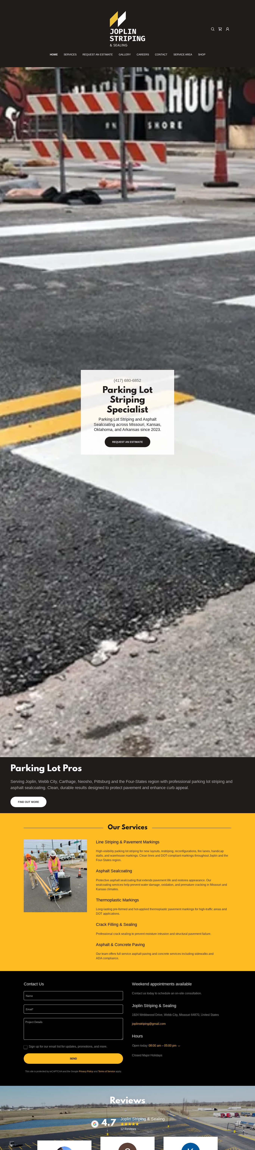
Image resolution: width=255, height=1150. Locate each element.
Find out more (28, 801)
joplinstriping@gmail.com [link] (149, 1023)
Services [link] (70, 54)
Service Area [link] (182, 54)
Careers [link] (143, 54)
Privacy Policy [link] (86, 1071)
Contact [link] (161, 54)
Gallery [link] (125, 54)
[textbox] (73, 995)
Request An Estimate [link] (98, 54)
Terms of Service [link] (106, 1071)
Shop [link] (201, 54)
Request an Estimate (127, 441)
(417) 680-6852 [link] (127, 380)
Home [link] (54, 54)
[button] (227, 29)
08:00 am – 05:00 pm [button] (162, 1045)
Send (73, 1058)
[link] (127, 28)
